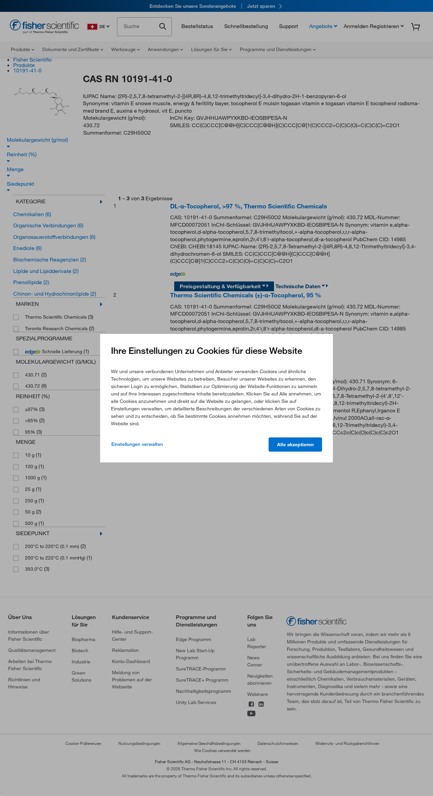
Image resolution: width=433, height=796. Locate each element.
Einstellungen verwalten (137, 444)
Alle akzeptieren (295, 444)
